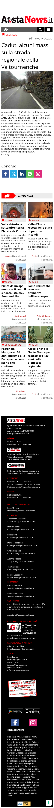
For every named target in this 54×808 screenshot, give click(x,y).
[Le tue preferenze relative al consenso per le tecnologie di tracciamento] (49, 803)
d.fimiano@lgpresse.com (18, 670)
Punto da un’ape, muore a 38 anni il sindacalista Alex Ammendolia (13, 291)
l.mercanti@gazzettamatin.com (21, 510)
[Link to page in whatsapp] (30, 174)
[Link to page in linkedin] (22, 174)
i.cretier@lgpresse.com (17, 665)
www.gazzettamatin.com (18, 433)
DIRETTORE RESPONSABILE (19, 504)
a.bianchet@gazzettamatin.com (21, 521)
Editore (10, 438)
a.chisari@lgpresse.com (23, 649)
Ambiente (34, 220)
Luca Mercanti (19, 256)
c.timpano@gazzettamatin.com (21, 553)
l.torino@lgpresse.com (17, 659)
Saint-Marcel (20, 316)
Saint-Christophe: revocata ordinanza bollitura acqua (39, 291)
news (36, 38)
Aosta (7, 256)
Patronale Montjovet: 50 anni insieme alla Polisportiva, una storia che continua (13, 357)
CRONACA (8, 282)
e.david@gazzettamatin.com (20, 537)
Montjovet (21, 391)
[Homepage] (5, 29)
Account (11, 653)
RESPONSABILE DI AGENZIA (19, 642)
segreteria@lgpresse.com (24, 638)
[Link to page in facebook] (5, 174)
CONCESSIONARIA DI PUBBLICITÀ (22, 621)
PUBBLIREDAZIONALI (12, 345)
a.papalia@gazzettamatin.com (20, 561)
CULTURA (8, 220)
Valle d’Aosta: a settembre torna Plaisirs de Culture (13, 227)
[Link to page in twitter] (13, 174)
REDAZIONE (12, 478)
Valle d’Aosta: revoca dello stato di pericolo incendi (40, 229)
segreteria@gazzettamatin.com (26, 487)
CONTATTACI (13, 600)
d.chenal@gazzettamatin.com (20, 529)
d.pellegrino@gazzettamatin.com (22, 545)
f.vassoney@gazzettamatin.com (21, 577)
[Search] (40, 29)
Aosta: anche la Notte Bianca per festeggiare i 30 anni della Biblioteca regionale (39, 357)
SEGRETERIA (12, 582)
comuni (34, 282)
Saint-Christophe (44, 316)
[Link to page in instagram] (38, 174)
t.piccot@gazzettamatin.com (20, 569)
